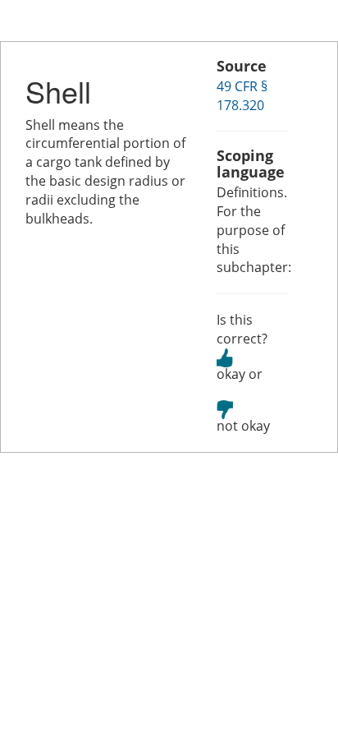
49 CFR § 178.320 (242, 95)
